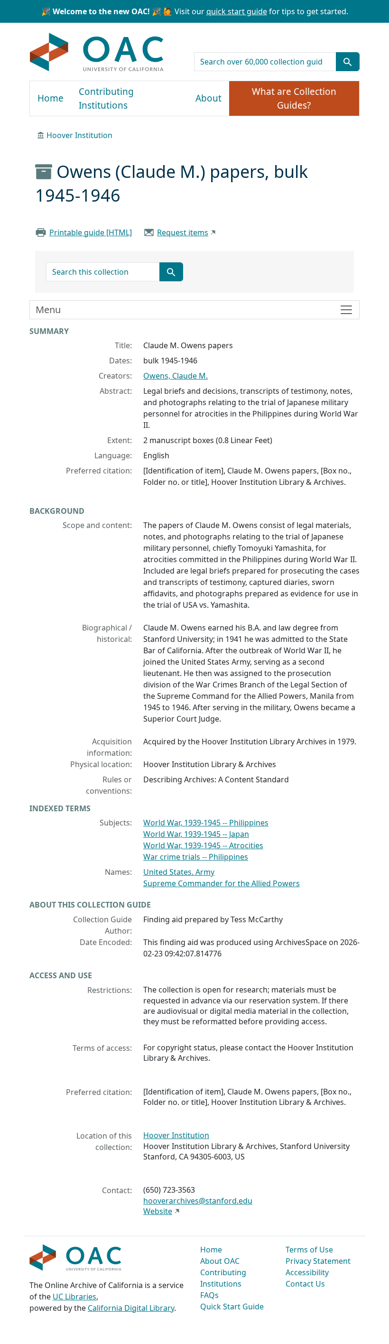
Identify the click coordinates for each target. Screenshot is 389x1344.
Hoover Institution (79, 135)
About (208, 98)
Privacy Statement (318, 1261)
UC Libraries (74, 1296)
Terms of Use (309, 1249)
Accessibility (307, 1272)
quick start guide (236, 11)
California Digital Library (131, 1308)
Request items (182, 232)
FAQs (209, 1295)
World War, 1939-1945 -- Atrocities (203, 845)
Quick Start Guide (232, 1306)
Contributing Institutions (106, 98)
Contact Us (305, 1284)
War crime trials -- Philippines (195, 857)
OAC (97, 52)
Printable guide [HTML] (90, 232)
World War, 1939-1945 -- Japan (196, 834)
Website (157, 1211)
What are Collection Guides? (294, 98)
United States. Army (178, 872)
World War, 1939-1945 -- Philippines (206, 822)
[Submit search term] (348, 61)
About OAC (220, 1261)
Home (50, 98)
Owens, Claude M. (175, 376)
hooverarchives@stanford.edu (197, 1201)
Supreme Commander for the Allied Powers (221, 883)
